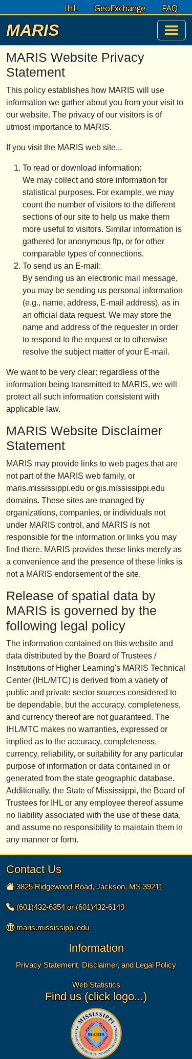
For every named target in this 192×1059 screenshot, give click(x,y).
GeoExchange (119, 8)
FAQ (170, 8)
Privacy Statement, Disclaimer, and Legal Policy (96, 964)
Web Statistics (96, 984)
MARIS (32, 30)
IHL (71, 8)
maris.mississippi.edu (52, 927)
